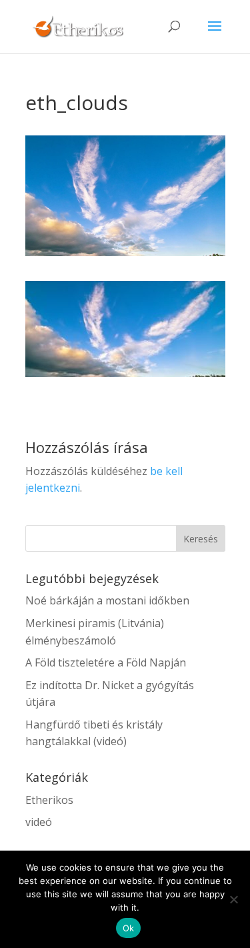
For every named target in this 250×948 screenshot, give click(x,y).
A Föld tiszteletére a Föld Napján (105, 662)
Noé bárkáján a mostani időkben (107, 600)
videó (38, 822)
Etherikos (49, 800)
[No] (233, 899)
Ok (129, 928)
